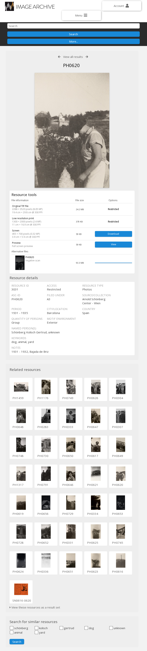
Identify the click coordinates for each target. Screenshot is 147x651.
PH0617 (92, 456)
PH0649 (117, 456)
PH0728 (18, 542)
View (113, 244)
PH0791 (42, 485)
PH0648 (18, 427)
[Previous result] (59, 56)
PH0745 (117, 542)
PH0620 (117, 485)
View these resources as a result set (35, 607)
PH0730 (42, 456)
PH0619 (18, 514)
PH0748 (18, 456)
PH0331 (67, 542)
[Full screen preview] (72, 130)
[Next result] (87, 56)
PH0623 (92, 571)
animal (17, 632)
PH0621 (92, 485)
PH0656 (42, 514)
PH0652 (42, 542)
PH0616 (117, 571)
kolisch (43, 628)
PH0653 (117, 514)
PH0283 (42, 427)
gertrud (68, 628)
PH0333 (67, 427)
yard (41, 632)
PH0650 (67, 456)
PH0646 (67, 485)
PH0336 (42, 571)
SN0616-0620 (21, 600)
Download (113, 233)
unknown (119, 628)
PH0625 (92, 542)
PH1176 (42, 398)
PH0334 (92, 514)
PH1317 (18, 485)
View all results (73, 57)
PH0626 (92, 398)
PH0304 (117, 398)
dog (91, 628)
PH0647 (92, 427)
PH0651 (67, 571)
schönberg (20, 628)
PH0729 (67, 514)
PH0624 (18, 571)
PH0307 (117, 427)
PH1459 (18, 398)
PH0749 (67, 398)
